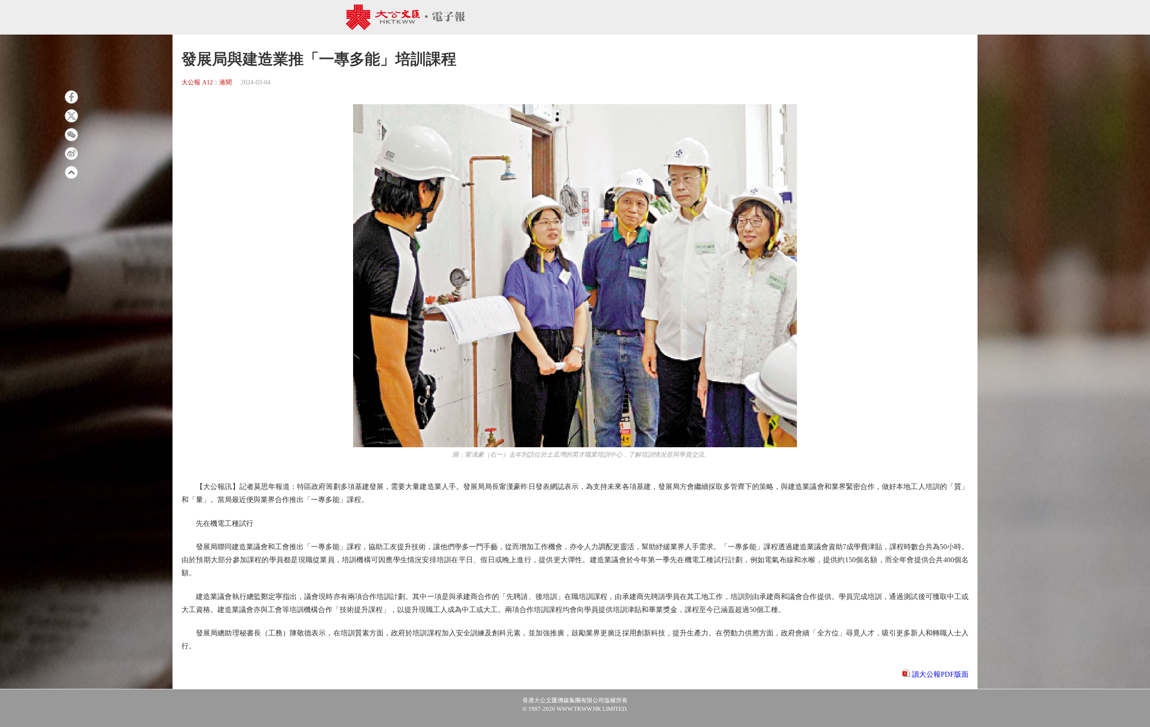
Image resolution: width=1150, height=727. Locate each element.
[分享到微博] (71, 153)
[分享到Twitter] (71, 116)
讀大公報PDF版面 (940, 674)
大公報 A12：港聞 (206, 82)
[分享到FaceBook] (71, 97)
